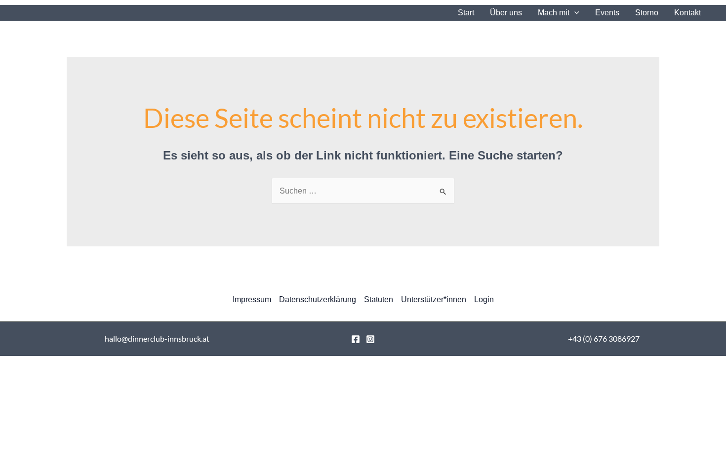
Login (484, 299)
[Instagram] (370, 339)
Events (607, 12)
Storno (646, 12)
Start (466, 12)
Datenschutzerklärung (317, 299)
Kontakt (687, 12)
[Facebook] (355, 339)
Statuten (378, 299)
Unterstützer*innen (433, 299)
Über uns (506, 12)
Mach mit (553, 12)
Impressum (252, 299)
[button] (574, 12)
